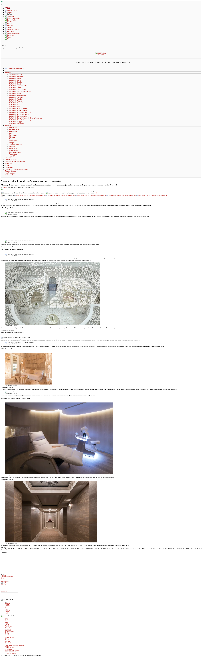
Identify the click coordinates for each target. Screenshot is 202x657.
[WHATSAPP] (22, 49)
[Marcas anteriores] (2, 4)
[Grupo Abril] (2, 3)
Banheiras (3, 577)
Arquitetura (3, 575)
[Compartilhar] (96, 193)
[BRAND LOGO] (14, 69)
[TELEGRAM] (35, 48)
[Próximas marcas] (2, 42)
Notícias (3, 178)
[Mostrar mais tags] (1, 580)
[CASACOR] (101, 55)
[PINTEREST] (19, 48)
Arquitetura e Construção (7, 576)
